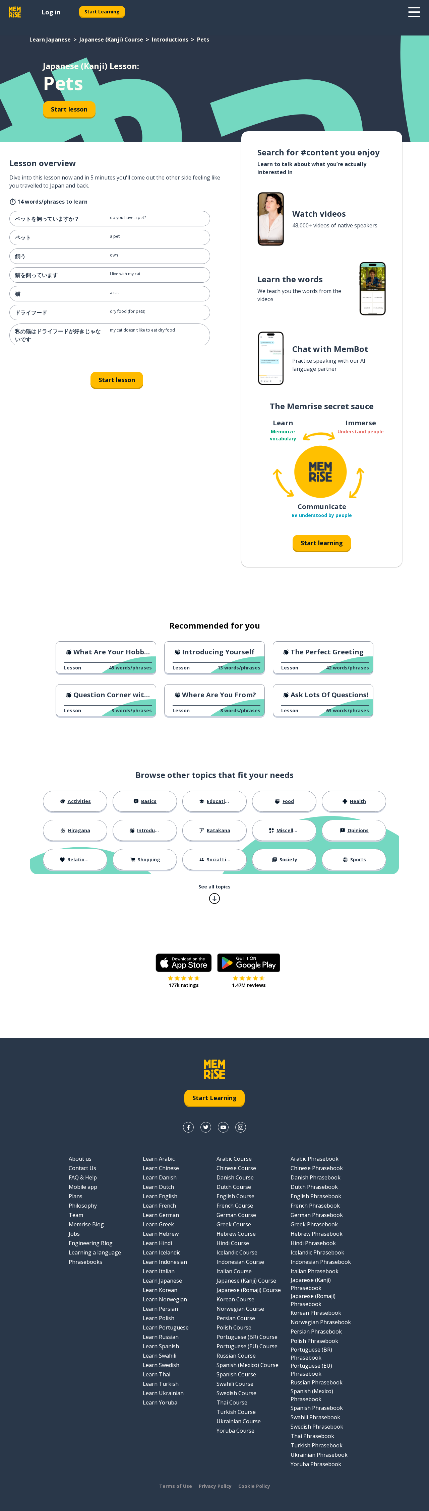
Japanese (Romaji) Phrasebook (313, 1300)
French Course (235, 1205)
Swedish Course (236, 1393)
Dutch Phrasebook (314, 1187)
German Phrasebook (317, 1215)
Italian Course (234, 1271)
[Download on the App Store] (184, 962)
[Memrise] (15, 12)
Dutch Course (234, 1187)
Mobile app (83, 1187)
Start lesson (69, 109)
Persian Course (236, 1318)
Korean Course (235, 1299)
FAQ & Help (83, 1177)
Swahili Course (235, 1383)
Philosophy (83, 1205)
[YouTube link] (223, 1127)
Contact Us (82, 1168)
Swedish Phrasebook (317, 1426)
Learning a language (95, 1252)
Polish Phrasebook (314, 1341)
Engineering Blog (91, 1243)
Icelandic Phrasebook (317, 1252)
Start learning (322, 543)
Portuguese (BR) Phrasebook (311, 1353)
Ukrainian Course (239, 1421)
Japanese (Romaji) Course (249, 1290)
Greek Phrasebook (314, 1224)
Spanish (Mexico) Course (248, 1365)
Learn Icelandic (161, 1252)
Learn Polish (158, 1318)
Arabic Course (234, 1158)
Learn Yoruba (160, 1402)
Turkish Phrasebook (317, 1445)
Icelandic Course (237, 1252)
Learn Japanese (50, 39)
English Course (235, 1196)
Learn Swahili (159, 1355)
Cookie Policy (254, 1486)
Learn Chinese (161, 1168)
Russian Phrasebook (317, 1382)
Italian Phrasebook (315, 1271)
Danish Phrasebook (316, 1177)
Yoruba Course (235, 1430)
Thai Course (232, 1402)
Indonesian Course (240, 1262)
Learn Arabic (159, 1158)
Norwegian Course (240, 1308)
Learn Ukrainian (163, 1393)
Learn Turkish (161, 1383)
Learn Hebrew (161, 1233)
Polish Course (234, 1327)
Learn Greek (158, 1224)
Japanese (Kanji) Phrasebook (311, 1284)
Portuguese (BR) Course (247, 1337)
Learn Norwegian (165, 1299)
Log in (51, 12)
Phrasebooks (85, 1262)
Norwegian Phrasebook (321, 1322)
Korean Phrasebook (316, 1312)
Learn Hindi (157, 1243)
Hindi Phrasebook (313, 1243)
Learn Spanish (161, 1346)
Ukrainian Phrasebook (319, 1454)
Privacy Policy (215, 1486)
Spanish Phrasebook (317, 1408)
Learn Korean (160, 1290)
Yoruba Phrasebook (316, 1464)
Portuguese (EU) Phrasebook (311, 1369)
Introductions (170, 39)
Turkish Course (236, 1412)
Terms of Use (175, 1486)
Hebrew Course (236, 1233)
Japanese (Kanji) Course (111, 39)
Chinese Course (236, 1168)
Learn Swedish (161, 1365)
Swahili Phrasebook (315, 1417)
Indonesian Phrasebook (321, 1262)
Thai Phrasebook (312, 1436)
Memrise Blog (86, 1224)
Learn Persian (160, 1308)
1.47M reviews (249, 985)
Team (76, 1215)
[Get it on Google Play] (248, 962)
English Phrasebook (316, 1196)
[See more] (414, 12)
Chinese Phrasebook (317, 1168)
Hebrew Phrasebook (317, 1233)
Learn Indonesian (165, 1262)
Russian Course (236, 1355)
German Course (236, 1215)
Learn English (160, 1196)
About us (80, 1158)
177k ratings (184, 985)
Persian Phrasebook (316, 1331)
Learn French (159, 1205)
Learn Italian (159, 1271)
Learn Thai (156, 1374)
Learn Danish (160, 1177)
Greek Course (234, 1224)
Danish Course (235, 1177)
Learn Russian (161, 1337)
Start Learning (102, 11)
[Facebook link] (188, 1127)
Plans (75, 1196)
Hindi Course (233, 1243)
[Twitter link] (205, 1127)
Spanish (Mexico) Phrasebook (312, 1395)
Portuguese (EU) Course (247, 1346)
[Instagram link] (240, 1127)
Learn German (161, 1215)
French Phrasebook (315, 1205)
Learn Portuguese (166, 1327)
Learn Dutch (158, 1187)
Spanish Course (236, 1374)
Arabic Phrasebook (315, 1158)
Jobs (74, 1233)
